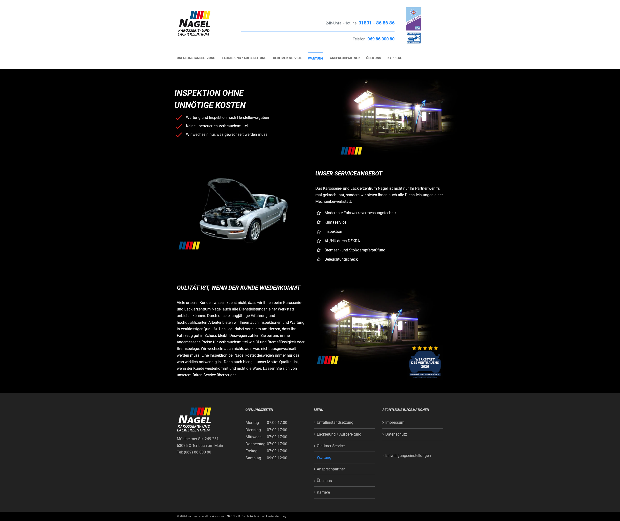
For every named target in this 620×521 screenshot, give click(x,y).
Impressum (394, 422)
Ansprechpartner (331, 469)
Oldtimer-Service (331, 446)
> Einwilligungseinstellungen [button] (406, 455)
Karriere (323, 492)
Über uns (324, 480)
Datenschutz (396, 434)
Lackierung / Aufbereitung (339, 434)
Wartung (324, 457)
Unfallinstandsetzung (335, 422)
